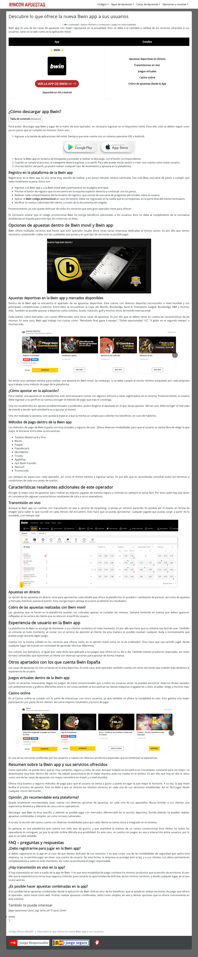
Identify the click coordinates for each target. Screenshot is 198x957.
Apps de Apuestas (121, 4)
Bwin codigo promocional (41, 199)
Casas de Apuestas (147, 4)
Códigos (102, 4)
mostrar (36, 118)
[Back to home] (27, 4)
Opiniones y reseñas (174, 4)
